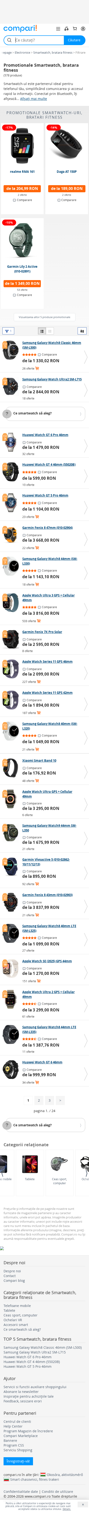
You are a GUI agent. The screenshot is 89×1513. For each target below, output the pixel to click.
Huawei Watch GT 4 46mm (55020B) (32, 1361)
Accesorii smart (16, 1324)
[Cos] (74, 29)
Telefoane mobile (17, 1305)
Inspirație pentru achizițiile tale (29, 1396)
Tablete (30, 1179)
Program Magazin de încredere (28, 1431)
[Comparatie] (66, 29)
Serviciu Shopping (18, 1450)
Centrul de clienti (17, 1421)
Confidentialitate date (21, 1491)
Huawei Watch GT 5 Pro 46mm (28, 1366)
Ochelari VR (13, 1320)
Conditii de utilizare (57, 1491)
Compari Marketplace (21, 1435)
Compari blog (14, 1280)
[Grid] (50, 330)
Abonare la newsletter (21, 1391)
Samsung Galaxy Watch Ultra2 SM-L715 (35, 1352)
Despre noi (12, 1271)
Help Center (13, 1426)
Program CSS (14, 1445)
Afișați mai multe (33, 98)
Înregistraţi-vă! (18, 1461)
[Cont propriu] (83, 29)
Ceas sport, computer (59, 1181)
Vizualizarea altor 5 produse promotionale (44, 317)
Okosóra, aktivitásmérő (65, 1474)
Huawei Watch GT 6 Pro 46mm (28, 1357)
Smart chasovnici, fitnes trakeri (34, 1479)
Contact (10, 1275)
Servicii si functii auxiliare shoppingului (35, 1387)
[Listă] (42, 330)
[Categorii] (58, 29)
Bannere (10, 1440)
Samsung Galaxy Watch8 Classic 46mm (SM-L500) (43, 1347)
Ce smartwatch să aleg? (32, 413)
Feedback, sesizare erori (23, 1401)
